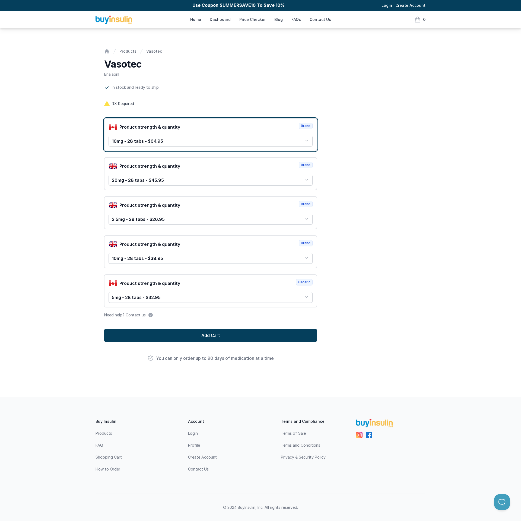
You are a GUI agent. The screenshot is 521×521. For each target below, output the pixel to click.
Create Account (410, 5)
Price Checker (252, 19)
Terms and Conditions (300, 445)
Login (387, 5)
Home (195, 19)
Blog (278, 19)
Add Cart (210, 335)
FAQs (296, 19)
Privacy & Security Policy (303, 457)
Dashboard (220, 19)
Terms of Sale (293, 433)
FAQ (99, 445)
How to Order (108, 469)
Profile (194, 445)
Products (127, 51)
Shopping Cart (109, 457)
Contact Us (320, 19)
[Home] (107, 51)
